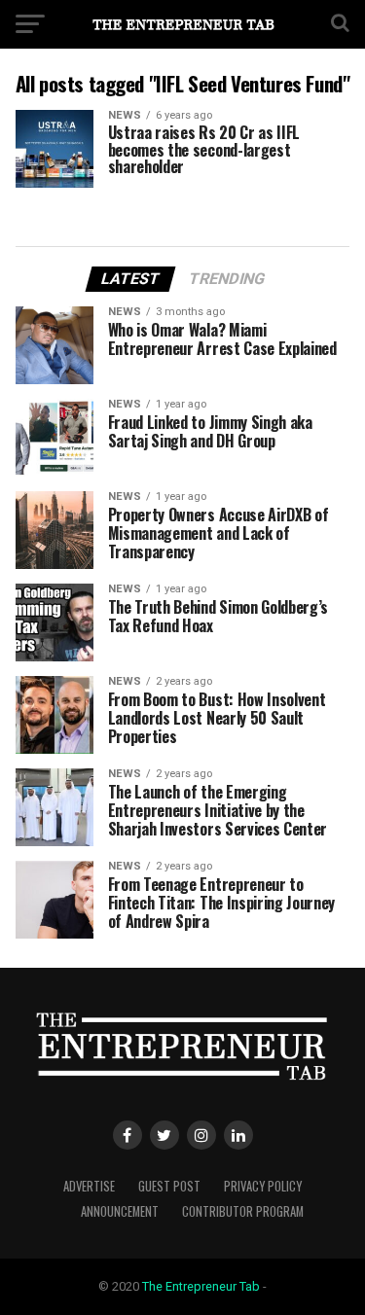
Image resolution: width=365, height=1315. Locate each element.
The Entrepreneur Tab (201, 1286)
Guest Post (169, 1186)
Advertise (89, 1186)
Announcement (120, 1211)
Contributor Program (243, 1211)
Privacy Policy (263, 1186)
